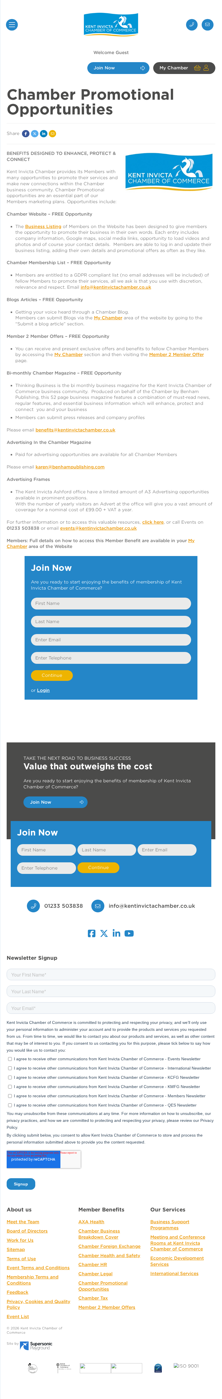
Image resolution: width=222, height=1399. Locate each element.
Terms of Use (21, 1258)
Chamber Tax (93, 1298)
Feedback (17, 1292)
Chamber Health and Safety (109, 1255)
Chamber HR (92, 1264)
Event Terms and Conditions (38, 1267)
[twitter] (104, 931)
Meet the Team (23, 1221)
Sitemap (16, 1249)
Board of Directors (27, 1231)
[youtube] (129, 931)
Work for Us (20, 1240)
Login (43, 690)
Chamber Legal (95, 1273)
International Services (174, 1273)
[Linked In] (43, 134)
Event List (18, 1316)
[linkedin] (116, 931)
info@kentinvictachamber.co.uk (152, 906)
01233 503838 (62, 906)
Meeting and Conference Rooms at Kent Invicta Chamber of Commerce (177, 1243)
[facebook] (91, 931)
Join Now (104, 68)
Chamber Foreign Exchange (109, 1246)
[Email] (52, 134)
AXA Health (91, 1221)
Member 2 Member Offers (106, 1307)
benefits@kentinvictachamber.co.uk (75, 430)
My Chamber (174, 68)
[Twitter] (34, 134)
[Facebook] (25, 134)
